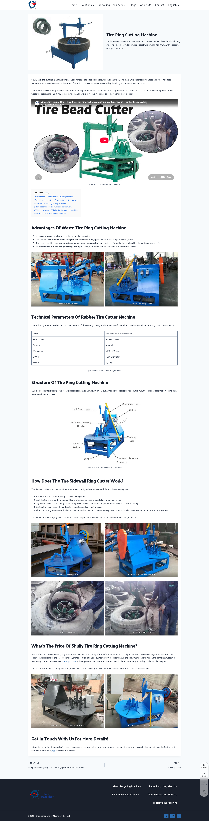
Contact (159, 4)
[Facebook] (166, 816)
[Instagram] (179, 816)
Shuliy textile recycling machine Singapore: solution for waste (56, 765)
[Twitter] (172, 816)
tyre (53, 750)
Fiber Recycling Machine (125, 794)
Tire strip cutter (174, 765)
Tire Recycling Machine (164, 802)
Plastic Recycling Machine (162, 794)
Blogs (133, 4)
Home (73, 4)
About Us (145, 4)
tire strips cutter (69, 661)
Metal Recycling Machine (127, 786)
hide (46, 192)
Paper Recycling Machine (163, 786)
